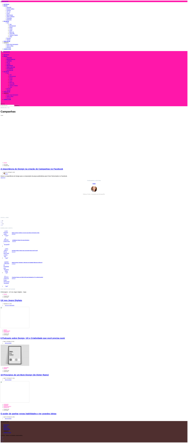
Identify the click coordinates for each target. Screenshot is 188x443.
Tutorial (8, 39)
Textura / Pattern (13, 35)
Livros (8, 13)
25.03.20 (13, 234)
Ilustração (9, 19)
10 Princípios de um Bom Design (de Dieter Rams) (25, 375)
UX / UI (8, 12)
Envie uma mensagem (12, 44)
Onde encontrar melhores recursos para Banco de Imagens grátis (25, 232)
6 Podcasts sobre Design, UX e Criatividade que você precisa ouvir (33, 338)
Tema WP (11, 33)
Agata (6, 173)
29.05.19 (13, 278)
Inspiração (6, 332)
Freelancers (7, 330)
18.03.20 (14, 241)
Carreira (8, 10)
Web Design (9, 15)
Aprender (8, 7)
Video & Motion (10, 16)
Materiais (6, 4)
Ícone (10, 30)
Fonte (10, 29)
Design (5, 5)
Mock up (11, 32)
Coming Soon (7, 49)
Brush (10, 27)
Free (7, 22)
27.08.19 (13, 263)
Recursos (6, 21)
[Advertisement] (94, 127)
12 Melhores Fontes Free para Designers (20, 240)
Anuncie (8, 47)
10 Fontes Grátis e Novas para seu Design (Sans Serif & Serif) (25, 250)
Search (17, 105)
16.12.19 (13, 251)
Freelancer (7, 41)
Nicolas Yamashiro (9, 305)
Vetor (10, 36)
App (10, 24)
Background (12, 25)
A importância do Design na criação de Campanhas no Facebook (32, 169)
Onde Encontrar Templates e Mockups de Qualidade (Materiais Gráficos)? (27, 262)
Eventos (8, 38)
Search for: (3, 103)
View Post (3, 177)
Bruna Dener (8, 343)
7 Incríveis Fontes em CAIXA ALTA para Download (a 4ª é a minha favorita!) (27, 277)
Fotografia (9, 18)
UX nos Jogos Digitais (11, 300)
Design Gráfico (10, 8)
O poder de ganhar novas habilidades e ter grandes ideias (28, 414)
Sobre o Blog (9, 46)
